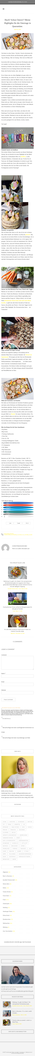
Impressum (22, 1052)
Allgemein (13, 633)
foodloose (23, 156)
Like (10, 523)
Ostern (26, 534)
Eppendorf (5, 827)
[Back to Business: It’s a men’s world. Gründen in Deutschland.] (7, 1013)
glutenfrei (14, 534)
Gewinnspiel (6, 903)
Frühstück (13, 829)
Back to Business (7, 876)
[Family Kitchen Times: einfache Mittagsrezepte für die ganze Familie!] (17, 599)
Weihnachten (6, 859)
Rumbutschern (6, 919)
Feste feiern (6, 895)
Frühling (5, 829)
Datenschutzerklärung (16, 715)
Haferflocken (23, 835)
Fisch (23, 827)
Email (2, 681)
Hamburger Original (8, 837)
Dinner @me (6, 884)
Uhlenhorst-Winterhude (25, 853)
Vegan (4, 856)
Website (3, 690)
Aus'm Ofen (7, 534)
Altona (4, 821)
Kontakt (17, 1052)
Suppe (4, 853)
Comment (4, 655)
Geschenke (22, 829)
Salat (30, 848)
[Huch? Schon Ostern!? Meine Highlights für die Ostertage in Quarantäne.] (17, 42)
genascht (27, 234)
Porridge (15, 848)
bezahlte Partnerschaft (13, 588)
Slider (30, 534)
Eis (24, 824)
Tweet (18, 523)
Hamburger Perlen (7, 911)
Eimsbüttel (17, 824)
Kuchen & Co (20, 534)
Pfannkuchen (6, 848)
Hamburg (5, 907)
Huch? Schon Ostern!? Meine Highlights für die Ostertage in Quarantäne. (17, 23)
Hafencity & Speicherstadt (10, 835)
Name (3, 673)
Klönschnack (6, 915)
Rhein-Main (23, 848)
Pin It (27, 523)
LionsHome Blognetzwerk (17, 1053)
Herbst (18, 837)
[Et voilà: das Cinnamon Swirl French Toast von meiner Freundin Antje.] (17, 621)
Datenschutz (29, 1052)
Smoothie (11, 851)
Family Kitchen (15, 827)
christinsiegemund (9, 533)
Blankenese (21, 821)
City (4, 824)
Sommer (19, 851)
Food (19, 588)
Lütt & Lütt (24, 843)
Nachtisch (5, 845)
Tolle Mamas (12, 853)
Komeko (13, 414)
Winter (14, 859)
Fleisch (30, 827)
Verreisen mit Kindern (24, 856)
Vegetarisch (12, 856)
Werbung (5, 927)
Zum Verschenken (7, 931)
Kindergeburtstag (23, 840)
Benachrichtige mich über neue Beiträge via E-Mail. (16, 738)
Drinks (9, 824)
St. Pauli (26, 851)
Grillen (14, 832)
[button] (6, 503)
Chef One (29, 821)
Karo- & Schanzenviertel (9, 840)
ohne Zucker (14, 845)
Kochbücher (6, 843)
